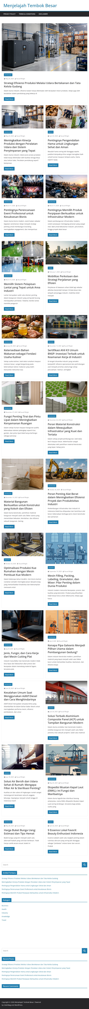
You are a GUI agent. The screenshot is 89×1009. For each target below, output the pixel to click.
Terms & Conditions (27, 14)
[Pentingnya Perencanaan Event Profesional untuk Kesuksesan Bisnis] (22, 186)
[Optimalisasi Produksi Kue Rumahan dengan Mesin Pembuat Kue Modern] (22, 544)
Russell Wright (20, 79)
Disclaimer (43, 14)
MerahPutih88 (7, 929)
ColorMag (7, 1005)
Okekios (4, 943)
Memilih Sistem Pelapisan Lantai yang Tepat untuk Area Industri (22, 287)
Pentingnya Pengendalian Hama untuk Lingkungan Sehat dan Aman (63, 143)
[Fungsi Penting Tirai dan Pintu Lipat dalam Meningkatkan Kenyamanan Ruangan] (22, 393)
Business (51, 342)
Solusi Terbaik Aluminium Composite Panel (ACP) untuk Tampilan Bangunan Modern (66, 719)
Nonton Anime (7, 927)
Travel (50, 268)
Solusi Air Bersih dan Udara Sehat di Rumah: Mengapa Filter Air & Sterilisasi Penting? (22, 784)
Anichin (4, 938)
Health (51, 132)
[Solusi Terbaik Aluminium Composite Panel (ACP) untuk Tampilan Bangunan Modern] (66, 692)
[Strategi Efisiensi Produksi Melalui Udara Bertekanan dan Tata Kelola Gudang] (44, 47)
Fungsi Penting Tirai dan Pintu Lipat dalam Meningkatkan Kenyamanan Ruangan (22, 420)
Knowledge (8, 75)
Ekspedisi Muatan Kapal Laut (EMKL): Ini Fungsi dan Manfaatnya (65, 790)
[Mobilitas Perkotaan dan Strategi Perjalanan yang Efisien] (66, 252)
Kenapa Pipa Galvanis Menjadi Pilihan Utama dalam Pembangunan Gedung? (66, 648)
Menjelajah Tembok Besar (30, 5)
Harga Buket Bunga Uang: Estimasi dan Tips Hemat (20, 831)
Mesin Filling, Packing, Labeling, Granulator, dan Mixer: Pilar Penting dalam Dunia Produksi (64, 581)
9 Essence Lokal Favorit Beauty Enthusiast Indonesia (65, 831)
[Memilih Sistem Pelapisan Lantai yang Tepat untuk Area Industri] (22, 256)
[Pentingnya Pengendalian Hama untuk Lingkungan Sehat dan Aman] (66, 117)
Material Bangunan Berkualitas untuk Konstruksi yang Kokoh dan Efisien (22, 505)
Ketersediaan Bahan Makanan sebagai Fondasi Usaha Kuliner (20, 353)
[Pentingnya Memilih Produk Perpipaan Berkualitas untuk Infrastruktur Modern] (66, 186)
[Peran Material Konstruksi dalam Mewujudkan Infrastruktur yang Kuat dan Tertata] (66, 396)
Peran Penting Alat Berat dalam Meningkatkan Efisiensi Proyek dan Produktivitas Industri (66, 499)
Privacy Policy (9, 14)
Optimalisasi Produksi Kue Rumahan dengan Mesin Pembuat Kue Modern (20, 571)
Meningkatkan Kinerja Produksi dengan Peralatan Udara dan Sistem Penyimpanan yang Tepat (21, 145)
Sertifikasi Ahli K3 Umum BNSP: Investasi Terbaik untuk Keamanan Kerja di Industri (66, 353)
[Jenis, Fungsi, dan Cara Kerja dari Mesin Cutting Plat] (22, 625)
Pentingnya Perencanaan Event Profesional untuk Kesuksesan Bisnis (19, 213)
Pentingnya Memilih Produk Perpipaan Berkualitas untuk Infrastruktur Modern (65, 213)
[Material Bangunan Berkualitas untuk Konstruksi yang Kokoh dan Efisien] (22, 474)
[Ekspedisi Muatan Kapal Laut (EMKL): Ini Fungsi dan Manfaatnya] (66, 759)
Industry (7, 560)
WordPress (18, 1005)
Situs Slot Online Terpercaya (12, 932)
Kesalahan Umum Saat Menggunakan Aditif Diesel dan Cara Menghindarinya (20, 696)
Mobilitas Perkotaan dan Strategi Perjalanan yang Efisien (63, 279)
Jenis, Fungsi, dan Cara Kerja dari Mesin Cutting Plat (21, 654)
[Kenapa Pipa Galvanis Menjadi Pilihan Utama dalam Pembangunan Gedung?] (66, 622)
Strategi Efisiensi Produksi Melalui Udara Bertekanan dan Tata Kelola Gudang (42, 84)
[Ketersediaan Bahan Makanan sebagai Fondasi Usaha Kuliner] (22, 326)
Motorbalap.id (7, 940)
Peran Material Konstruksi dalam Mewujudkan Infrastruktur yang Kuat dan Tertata (65, 429)
